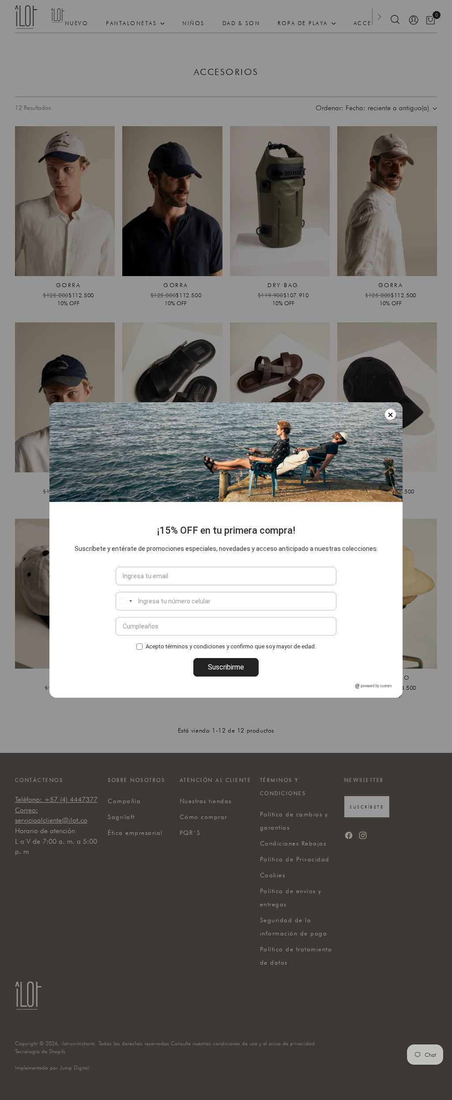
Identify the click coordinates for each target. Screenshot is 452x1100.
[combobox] (125, 601)
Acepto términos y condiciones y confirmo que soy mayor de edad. (231, 646)
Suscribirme (226, 667)
